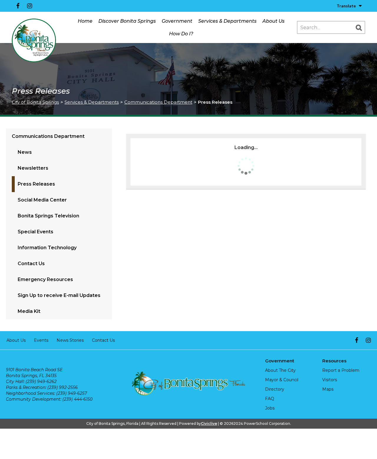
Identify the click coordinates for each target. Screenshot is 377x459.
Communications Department (158, 102)
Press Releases (36, 184)
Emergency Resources (45, 279)
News (25, 152)
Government (177, 21)
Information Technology (47, 247)
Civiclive (209, 423)
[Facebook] (17, 5)
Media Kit (29, 311)
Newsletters (33, 168)
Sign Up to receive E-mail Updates (59, 295)
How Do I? (181, 34)
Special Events (35, 232)
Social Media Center (42, 200)
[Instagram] (29, 5)
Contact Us (31, 263)
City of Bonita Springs (35, 102)
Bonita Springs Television (48, 216)
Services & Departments (227, 21)
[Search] (359, 27)
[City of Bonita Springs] (34, 41)
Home (85, 21)
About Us (273, 21)
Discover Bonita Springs (127, 21)
